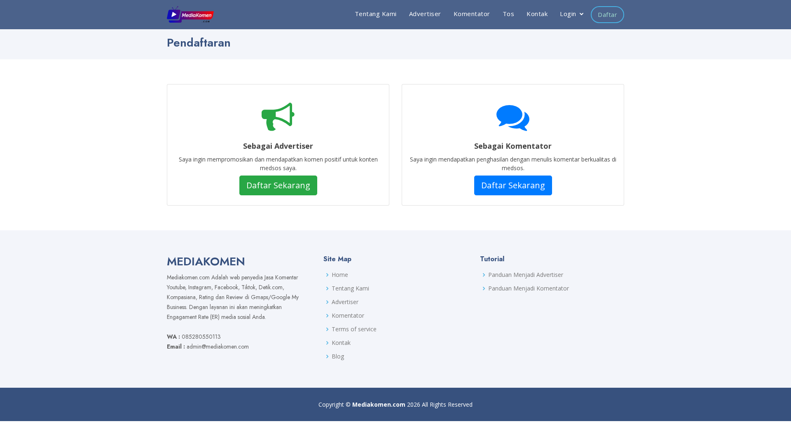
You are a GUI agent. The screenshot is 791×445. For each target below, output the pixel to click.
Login (568, 13)
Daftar (607, 14)
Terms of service (354, 329)
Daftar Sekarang (278, 185)
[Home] (190, 14)
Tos (509, 13)
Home (340, 275)
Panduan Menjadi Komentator (528, 288)
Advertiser (425, 13)
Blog (338, 356)
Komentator (472, 13)
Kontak (537, 13)
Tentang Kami (376, 13)
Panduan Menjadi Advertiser (525, 275)
